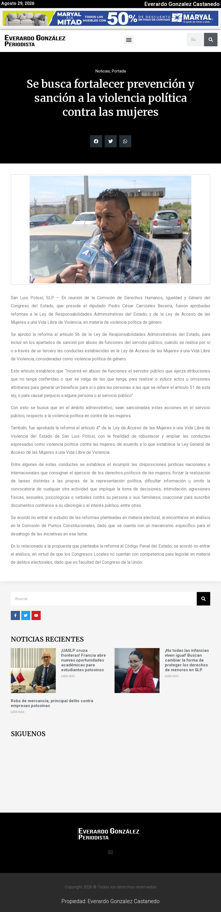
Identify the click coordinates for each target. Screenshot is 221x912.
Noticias (102, 71)
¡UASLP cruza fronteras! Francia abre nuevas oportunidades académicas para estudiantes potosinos (83, 660)
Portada (119, 71)
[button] (129, 39)
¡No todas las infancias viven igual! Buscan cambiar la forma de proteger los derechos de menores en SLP (187, 660)
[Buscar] (210, 39)
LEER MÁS (68, 676)
